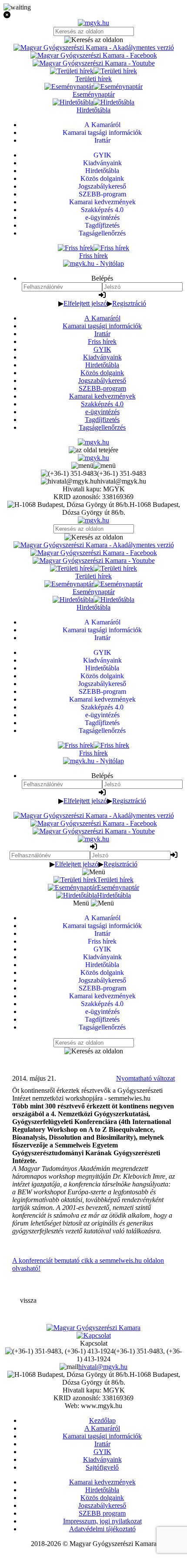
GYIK (102, 349)
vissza (28, 1300)
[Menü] (93, 465)
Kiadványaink (102, 357)
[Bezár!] (93, 15)
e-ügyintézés (102, 411)
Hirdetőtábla (102, 365)
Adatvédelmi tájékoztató (102, 1529)
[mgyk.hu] (93, 22)
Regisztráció (129, 303)
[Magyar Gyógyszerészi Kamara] (93, 1327)
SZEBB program (102, 1513)
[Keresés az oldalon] (93, 40)
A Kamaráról (102, 318)
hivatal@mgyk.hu (102, 1366)
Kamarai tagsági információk (102, 326)
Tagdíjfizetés (102, 419)
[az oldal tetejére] (93, 450)
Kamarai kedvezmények (102, 396)
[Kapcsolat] (94, 1335)
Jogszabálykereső (102, 380)
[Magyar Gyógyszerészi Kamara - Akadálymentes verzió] (93, 47)
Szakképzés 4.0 (102, 404)
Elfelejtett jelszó (85, 303)
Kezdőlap (102, 1420)
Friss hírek (102, 341)
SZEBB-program (102, 388)
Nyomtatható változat (145, 1078)
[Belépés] (102, 295)
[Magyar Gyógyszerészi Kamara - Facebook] (93, 55)
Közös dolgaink (102, 372)
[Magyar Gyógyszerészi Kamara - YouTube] (94, 63)
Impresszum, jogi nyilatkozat (102, 1521)
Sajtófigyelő (102, 1467)
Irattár (102, 333)
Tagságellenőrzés (102, 427)
